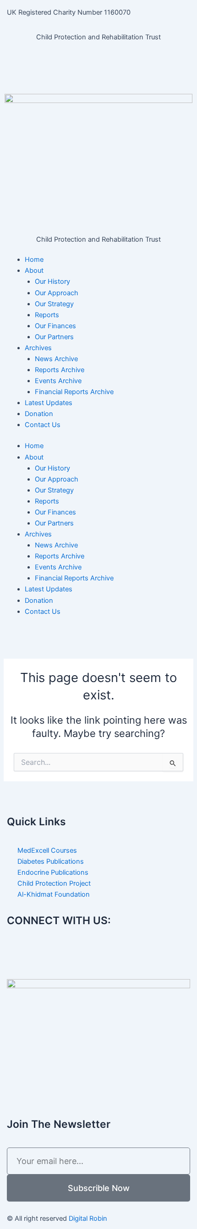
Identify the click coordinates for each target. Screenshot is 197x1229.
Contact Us (42, 425)
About (34, 270)
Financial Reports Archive (74, 392)
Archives (38, 348)
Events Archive (58, 381)
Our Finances (55, 326)
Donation (39, 414)
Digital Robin (88, 1218)
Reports (47, 315)
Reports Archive (59, 370)
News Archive (56, 359)
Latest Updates (48, 403)
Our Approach (56, 293)
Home (34, 259)
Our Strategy (54, 304)
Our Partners (54, 337)
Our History (52, 281)
